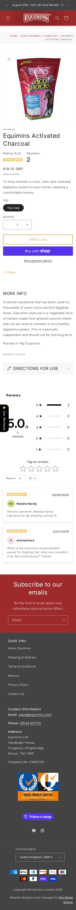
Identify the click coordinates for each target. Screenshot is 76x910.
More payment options (38, 260)
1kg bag (13, 207)
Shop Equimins (31, 36)
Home (13, 36)
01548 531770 (30, 723)
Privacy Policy (18, 684)
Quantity (8, 216)
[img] (12, 160)
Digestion (51, 36)
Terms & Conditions (22, 666)
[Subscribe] (63, 620)
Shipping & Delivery (22, 657)
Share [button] (11, 272)
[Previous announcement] (7, 5)
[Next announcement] (68, 5)
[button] (8, 18)
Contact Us (16, 694)
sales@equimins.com (35, 715)
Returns (13, 675)
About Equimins (19, 648)
